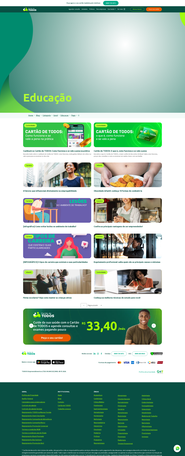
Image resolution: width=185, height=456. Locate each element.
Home (30, 115)
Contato (61, 402)
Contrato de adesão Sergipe (32, 409)
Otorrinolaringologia (149, 430)
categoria (47, 115)
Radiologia (122, 440)
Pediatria (97, 433)
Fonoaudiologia (147, 406)
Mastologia (122, 416)
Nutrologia (146, 423)
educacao (64, 115)
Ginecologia (146, 409)
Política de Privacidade (30, 395)
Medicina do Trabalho (149, 416)
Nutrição (121, 423)
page (73, 115)
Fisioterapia (98, 405)
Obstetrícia (98, 426)
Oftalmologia (147, 426)
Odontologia (122, 426)
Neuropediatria (99, 422)
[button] (121, 9)
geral (55, 115)
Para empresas (101, 9)
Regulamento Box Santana (32, 440)
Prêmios (92, 9)
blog (38, 115)
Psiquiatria (98, 440)
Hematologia (99, 412)
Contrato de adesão (29, 405)
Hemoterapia (123, 413)
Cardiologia (98, 398)
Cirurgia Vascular (124, 399)
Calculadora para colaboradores (33, 402)
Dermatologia (123, 402)
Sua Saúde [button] (111, 9)
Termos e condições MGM (31, 429)
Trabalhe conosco (64, 409)
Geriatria (121, 409)
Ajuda (60, 395)
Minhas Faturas (137, 9)
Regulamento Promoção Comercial (35, 426)
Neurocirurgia (123, 419)
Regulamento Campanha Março (33, 422)
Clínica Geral (146, 399)
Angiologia (146, 395)
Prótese (97, 436)
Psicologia (121, 437)
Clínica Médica (99, 402)
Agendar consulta (74, 9)
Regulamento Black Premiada (33, 436)
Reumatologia (99, 443)
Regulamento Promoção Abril (33, 443)
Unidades (85, 9)
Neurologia (146, 419)
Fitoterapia (122, 406)
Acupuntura (98, 395)
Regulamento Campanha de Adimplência (37, 419)
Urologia (145, 437)
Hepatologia (146, 413)
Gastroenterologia (101, 409)
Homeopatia (98, 416)
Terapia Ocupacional (125, 443)
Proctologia (146, 433)
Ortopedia (121, 430)
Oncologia (97, 429)
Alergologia (122, 395)
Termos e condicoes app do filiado (34, 433)
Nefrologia (98, 419)
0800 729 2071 (111, 3)
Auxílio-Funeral (27, 398)
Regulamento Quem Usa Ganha (33, 416)
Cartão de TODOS (64, 405)
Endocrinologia (147, 402)
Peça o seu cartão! (154, 9)
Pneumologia (123, 433)
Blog (59, 398)
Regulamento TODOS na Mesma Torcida (36, 412)
